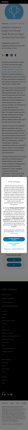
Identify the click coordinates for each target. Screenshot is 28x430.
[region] (14, 215)
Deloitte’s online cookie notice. (17, 232)
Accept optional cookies (14, 239)
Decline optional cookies (14, 244)
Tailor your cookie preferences (14, 249)
